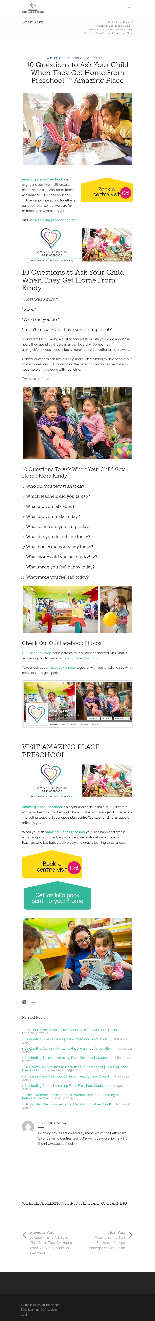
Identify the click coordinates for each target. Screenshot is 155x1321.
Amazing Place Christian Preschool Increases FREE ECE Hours (71, 1030)
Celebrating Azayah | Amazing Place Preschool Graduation (68, 1048)
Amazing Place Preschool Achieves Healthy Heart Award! (67, 1076)
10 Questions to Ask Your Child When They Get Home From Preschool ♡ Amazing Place (78, 72)
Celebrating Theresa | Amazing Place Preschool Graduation (68, 1058)
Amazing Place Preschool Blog (113, 25)
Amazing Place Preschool (42, 179)
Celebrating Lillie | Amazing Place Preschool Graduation (66, 1039)
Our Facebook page (37, 653)
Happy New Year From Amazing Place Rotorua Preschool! (68, 1104)
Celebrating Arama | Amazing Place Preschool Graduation (67, 1086)
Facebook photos (62, 667)
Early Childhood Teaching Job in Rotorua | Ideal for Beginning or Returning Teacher (70, 1096)
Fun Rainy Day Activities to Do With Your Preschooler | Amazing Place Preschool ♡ (75, 1068)
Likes (31, 1002)
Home (126, 22)
